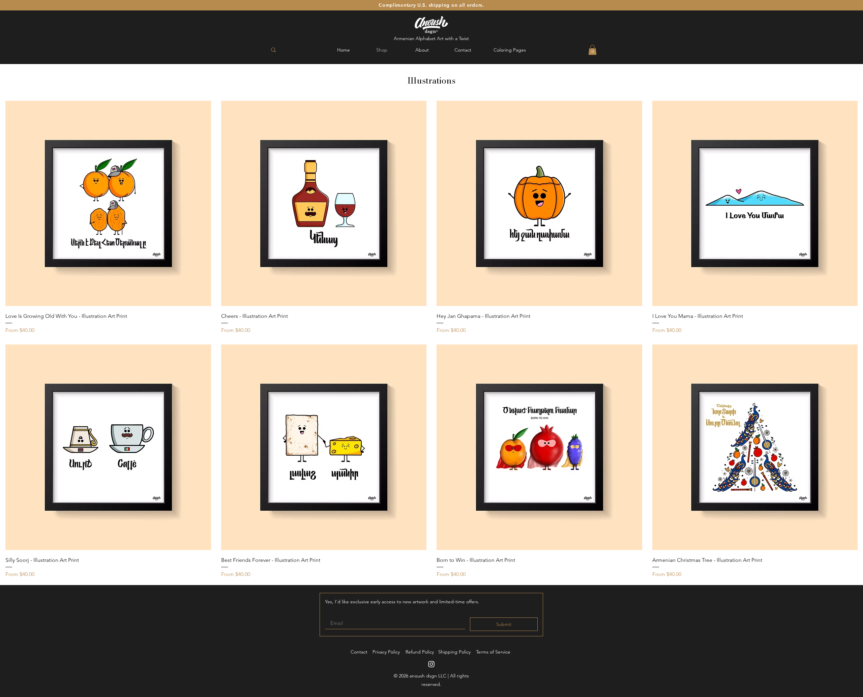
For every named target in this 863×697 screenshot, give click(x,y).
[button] (592, 50)
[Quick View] (108, 203)
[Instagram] (431, 664)
